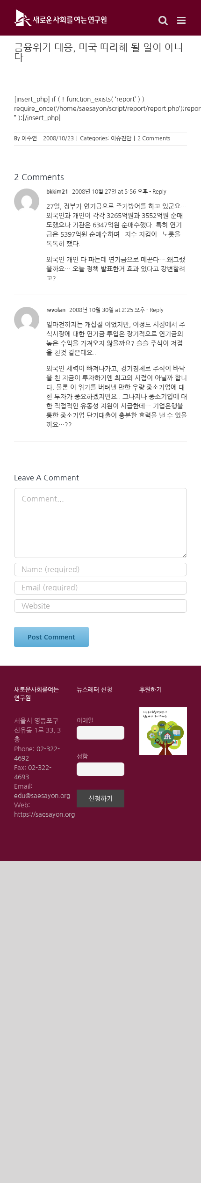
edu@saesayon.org (42, 795)
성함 (82, 757)
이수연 (29, 138)
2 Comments (153, 138)
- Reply (157, 192)
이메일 (85, 721)
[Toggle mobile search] (163, 20)
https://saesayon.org (44, 814)
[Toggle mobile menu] (182, 20)
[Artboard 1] (163, 710)
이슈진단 (121, 138)
